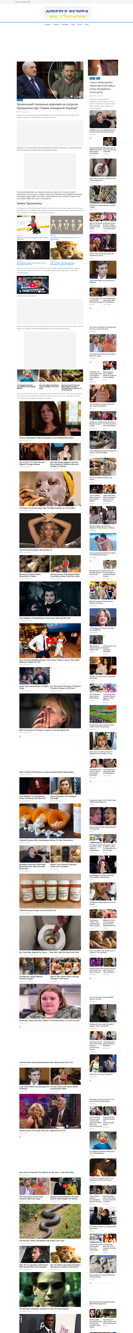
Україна (56, 24)
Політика (65, 24)
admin (27, 112)
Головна (47, 24)
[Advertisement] (66, 40)
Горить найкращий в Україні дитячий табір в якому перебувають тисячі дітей (102, 87)
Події (73, 24)
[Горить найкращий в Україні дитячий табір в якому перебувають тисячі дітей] (103, 68)
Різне (87, 24)
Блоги (80, 24)
